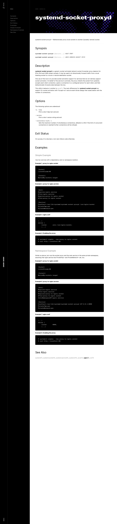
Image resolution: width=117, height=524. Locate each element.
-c (51, 121)
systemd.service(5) (62, 358)
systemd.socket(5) (49, 358)
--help (40, 110)
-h (36, 110)
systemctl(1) (73, 358)
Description (14, 18)
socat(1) (60, 88)
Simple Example (15, 28)
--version (38, 115)
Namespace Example (17, 30)
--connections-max (41, 121)
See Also (13, 32)
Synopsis (13, 16)
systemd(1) (38, 358)
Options (12, 20)
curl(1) (92, 358)
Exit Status (13, 23)
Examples (13, 25)
